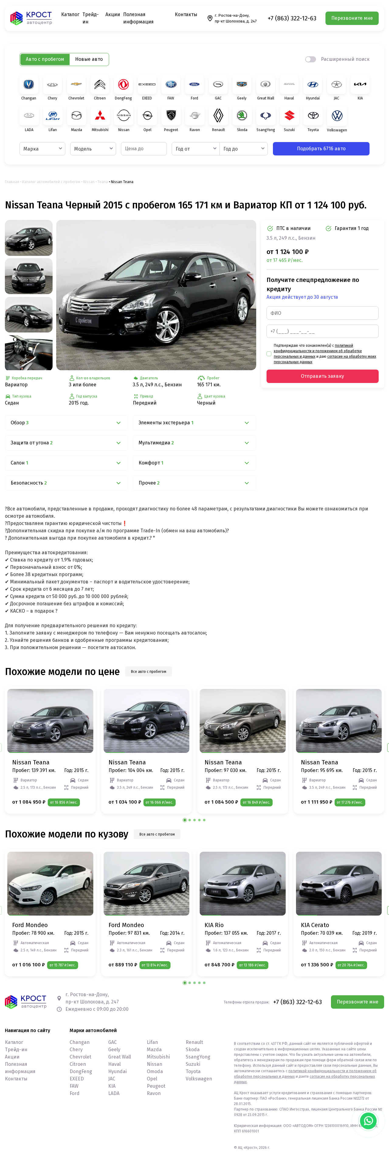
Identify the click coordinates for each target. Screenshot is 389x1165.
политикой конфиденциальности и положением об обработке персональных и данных (318, 351)
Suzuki (193, 1064)
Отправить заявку (322, 376)
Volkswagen (199, 1079)
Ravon (154, 1093)
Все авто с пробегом (148, 671)
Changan (80, 1042)
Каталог (70, 14)
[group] (156, 295)
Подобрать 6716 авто (321, 148)
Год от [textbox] (183, 149)
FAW (74, 1086)
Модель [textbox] (83, 149)
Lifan (152, 1042)
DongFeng (81, 1071)
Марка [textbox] (31, 149)
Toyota (193, 1071)
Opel (152, 1079)
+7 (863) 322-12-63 (292, 18)
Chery (76, 1049)
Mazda (154, 1049)
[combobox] (42, 148)
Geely (114, 1049)
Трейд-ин (16, 1049)
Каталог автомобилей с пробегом (51, 182)
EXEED (77, 1079)
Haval (114, 1064)
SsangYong (198, 1057)
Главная (12, 182)
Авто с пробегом (45, 59)
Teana (103, 182)
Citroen (78, 1064)
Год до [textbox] (230, 149)
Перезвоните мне (352, 18)
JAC (111, 1079)
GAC (112, 1042)
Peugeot (156, 1086)
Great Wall (119, 1057)
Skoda (193, 1049)
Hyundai (117, 1071)
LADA (113, 1093)
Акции (112, 14)
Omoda (155, 1071)
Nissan (89, 182)
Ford (75, 1093)
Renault (194, 1042)
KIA (111, 1086)
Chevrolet (80, 1057)
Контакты (186, 14)
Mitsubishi (158, 1057)
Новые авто (89, 59)
